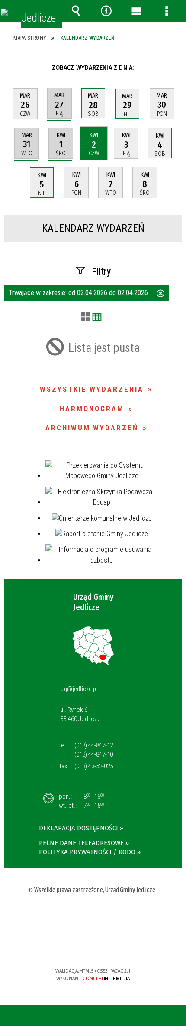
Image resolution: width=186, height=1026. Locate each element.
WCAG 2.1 (119, 945)
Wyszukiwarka (75, 10)
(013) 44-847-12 (93, 745)
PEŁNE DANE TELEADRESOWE (81, 843)
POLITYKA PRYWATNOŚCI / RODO (87, 852)
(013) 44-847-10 (93, 754)
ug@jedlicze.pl (79, 688)
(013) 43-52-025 (93, 766)
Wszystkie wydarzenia (92, 389)
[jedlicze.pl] (4, 12)
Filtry (101, 271)
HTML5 (79, 946)
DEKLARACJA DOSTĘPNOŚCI (78, 828)
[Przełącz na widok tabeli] (97, 317)
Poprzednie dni (16, 67)
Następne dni (172, 67)
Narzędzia (105, 10)
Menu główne (136, 10)
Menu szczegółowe (166, 10)
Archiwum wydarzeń (91, 427)
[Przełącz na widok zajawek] (85, 317)
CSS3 (92, 946)
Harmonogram (92, 408)
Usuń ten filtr (160, 294)
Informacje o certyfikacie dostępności (93, 915)
